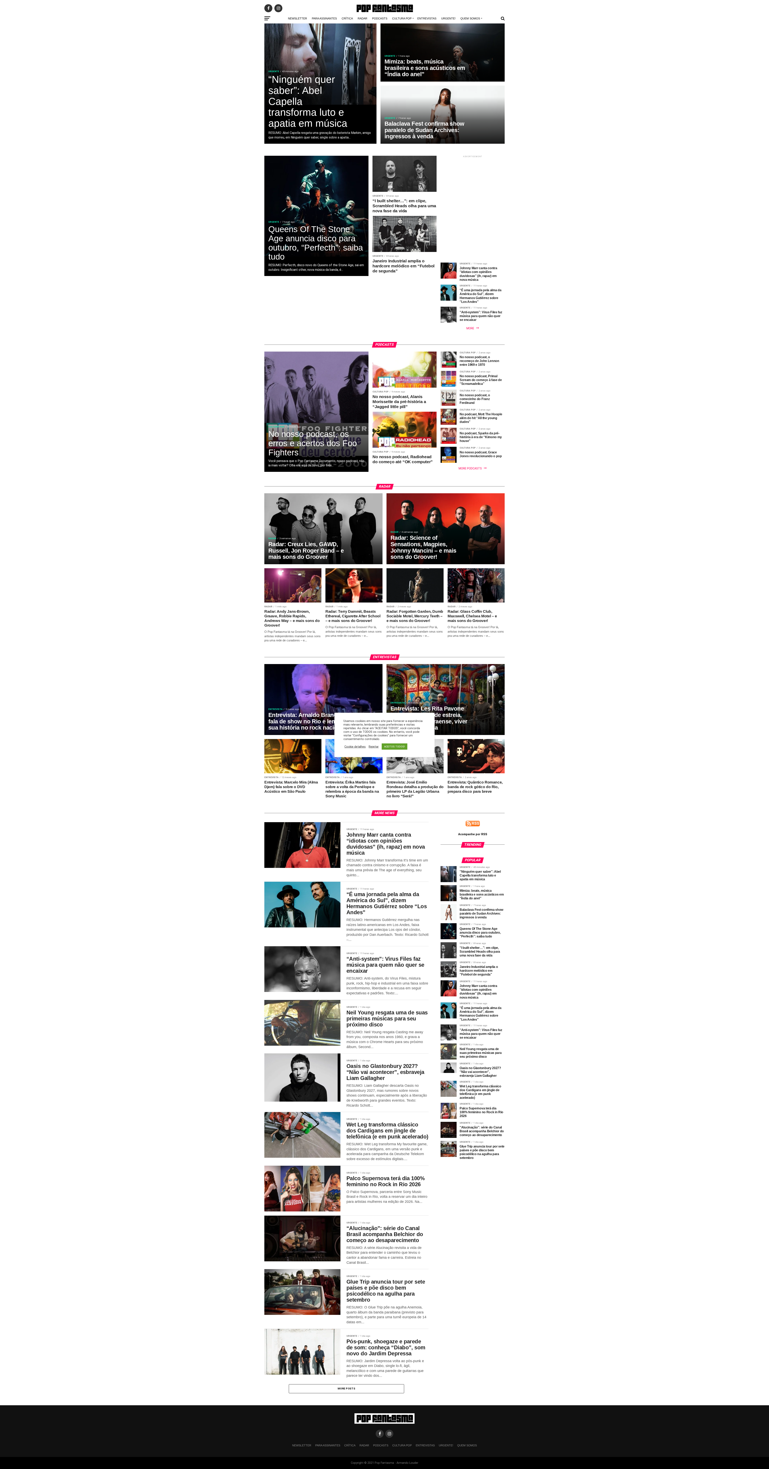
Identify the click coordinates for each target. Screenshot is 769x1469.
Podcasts (379, 18)
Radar (362, 18)
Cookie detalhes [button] (355, 746)
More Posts (346, 1388)
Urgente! (448, 18)
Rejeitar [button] (374, 746)
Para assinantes (324, 18)
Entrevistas (426, 18)
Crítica (347, 18)
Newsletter (297, 18)
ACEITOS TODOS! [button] (394, 746)
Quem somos (470, 18)
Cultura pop (402, 18)
